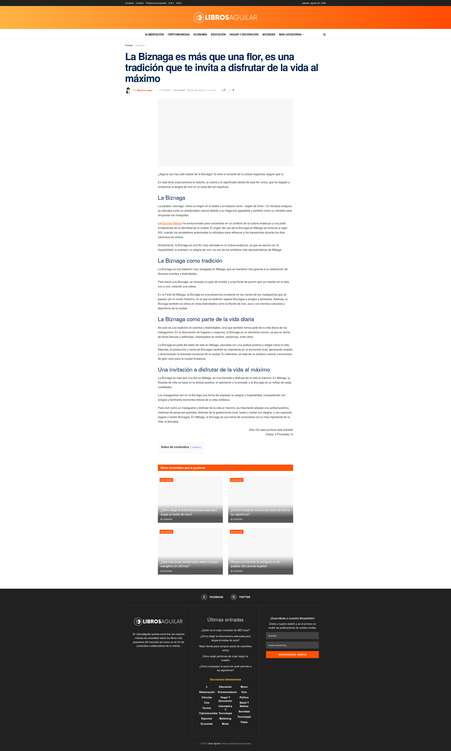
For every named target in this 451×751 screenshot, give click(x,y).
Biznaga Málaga (172, 223)
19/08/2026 (167, 519)
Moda (225, 723)
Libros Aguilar (214, 743)
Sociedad (268, 34)
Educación (218, 34)
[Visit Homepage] (225, 17)
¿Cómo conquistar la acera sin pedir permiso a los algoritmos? (260, 512)
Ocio (244, 692)
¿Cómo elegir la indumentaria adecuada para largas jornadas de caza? (188, 512)
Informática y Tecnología (225, 709)
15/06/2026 (237, 519)
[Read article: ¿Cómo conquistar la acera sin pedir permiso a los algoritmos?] (260, 499)
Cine (206, 702)
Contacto (129, 2)
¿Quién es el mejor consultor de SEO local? (225, 630)
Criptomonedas (179, 34)
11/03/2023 (164, 90)
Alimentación (154, 34)
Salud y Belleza (244, 704)
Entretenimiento (227, 692)
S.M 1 (171, 2)
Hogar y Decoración (244, 34)
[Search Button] (324, 34)
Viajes (244, 722)
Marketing (225, 718)
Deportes (206, 718)
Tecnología (244, 716)
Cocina (206, 708)
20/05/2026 (167, 570)
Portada (129, 45)
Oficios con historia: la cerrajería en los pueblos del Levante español (255, 563)
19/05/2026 (237, 570)
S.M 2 (179, 2)
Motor (244, 686)
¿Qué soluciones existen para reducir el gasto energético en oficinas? (189, 563)
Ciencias (207, 697)
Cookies (140, 2)
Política (244, 697)
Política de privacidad (156, 2)
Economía (200, 34)
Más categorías (290, 34)
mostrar (196, 447)
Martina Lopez (145, 90)
